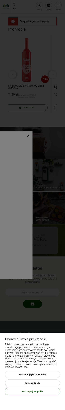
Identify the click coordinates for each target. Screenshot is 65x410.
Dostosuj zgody (32, 383)
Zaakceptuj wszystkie (32, 391)
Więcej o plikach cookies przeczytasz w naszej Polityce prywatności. (30, 366)
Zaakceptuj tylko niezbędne (32, 374)
